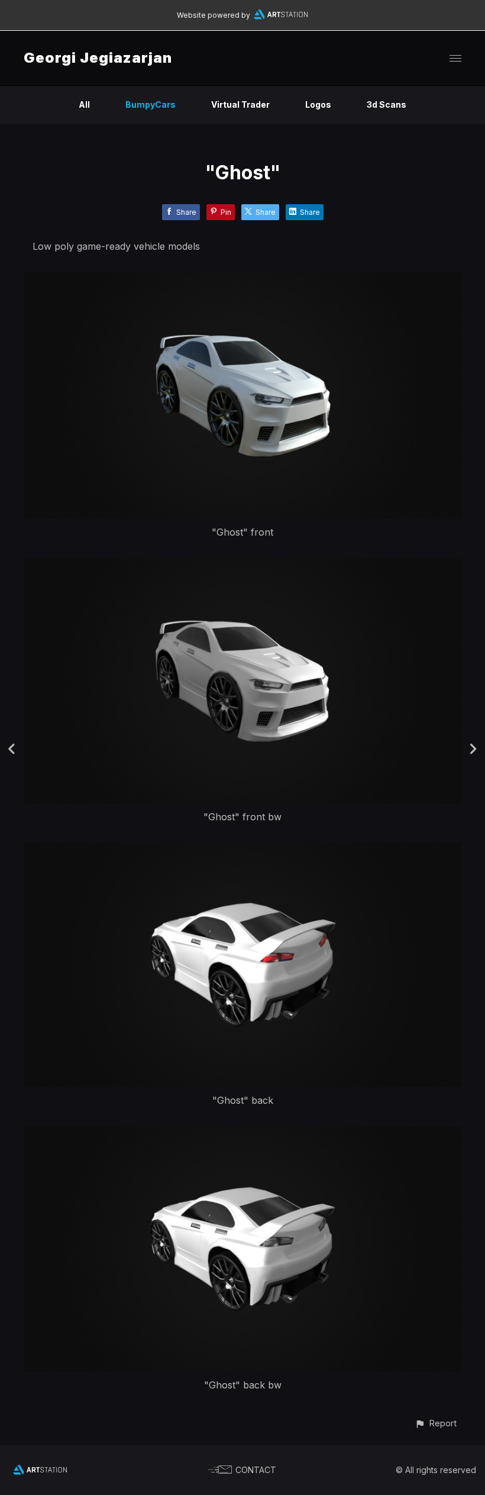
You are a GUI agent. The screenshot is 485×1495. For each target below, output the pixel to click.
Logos (318, 104)
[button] (435, 1423)
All (84, 104)
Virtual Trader (240, 104)
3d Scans (386, 104)
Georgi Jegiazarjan (98, 57)
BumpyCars (150, 104)
